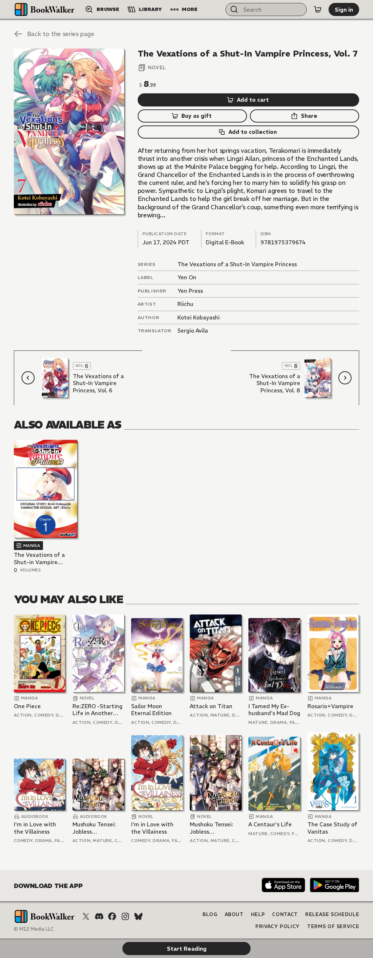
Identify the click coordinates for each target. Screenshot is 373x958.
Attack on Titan (211, 706)
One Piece (27, 706)
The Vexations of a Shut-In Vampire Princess (237, 264)
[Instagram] (125, 916)
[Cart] (318, 9)
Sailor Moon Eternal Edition (151, 710)
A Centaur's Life (270, 824)
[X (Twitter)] (86, 916)
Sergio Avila (192, 330)
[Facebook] (112, 916)
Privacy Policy (277, 926)
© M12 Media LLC (34, 929)
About (234, 914)
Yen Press (190, 290)
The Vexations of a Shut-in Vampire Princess (39, 558)
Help (258, 914)
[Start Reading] (69, 131)
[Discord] (99, 916)
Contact (285, 914)
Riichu (185, 303)
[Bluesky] (138, 916)
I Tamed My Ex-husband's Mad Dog (274, 710)
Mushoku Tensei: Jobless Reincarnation (94, 828)
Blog (210, 914)
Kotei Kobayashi (198, 317)
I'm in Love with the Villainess (35, 828)
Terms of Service (333, 926)
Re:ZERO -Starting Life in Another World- (97, 710)
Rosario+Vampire (330, 706)
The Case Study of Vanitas (332, 828)
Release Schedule (332, 914)
